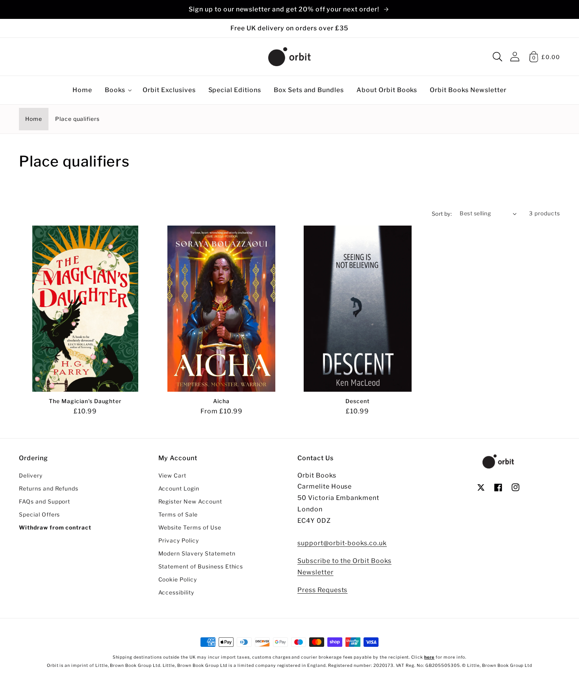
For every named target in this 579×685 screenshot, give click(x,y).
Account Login (178, 488)
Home (33, 119)
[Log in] (515, 56)
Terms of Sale (178, 514)
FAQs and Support (44, 501)
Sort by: (442, 214)
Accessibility (176, 592)
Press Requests (322, 590)
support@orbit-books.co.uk (342, 543)
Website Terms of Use (189, 527)
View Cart (172, 475)
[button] (497, 56)
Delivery (31, 475)
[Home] (289, 56)
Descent (357, 401)
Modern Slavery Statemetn (197, 553)
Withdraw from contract (55, 527)
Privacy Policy (178, 540)
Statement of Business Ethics (200, 566)
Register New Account (190, 501)
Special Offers (39, 514)
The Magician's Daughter (85, 401)
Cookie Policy (177, 579)
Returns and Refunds (48, 488)
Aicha (221, 401)
